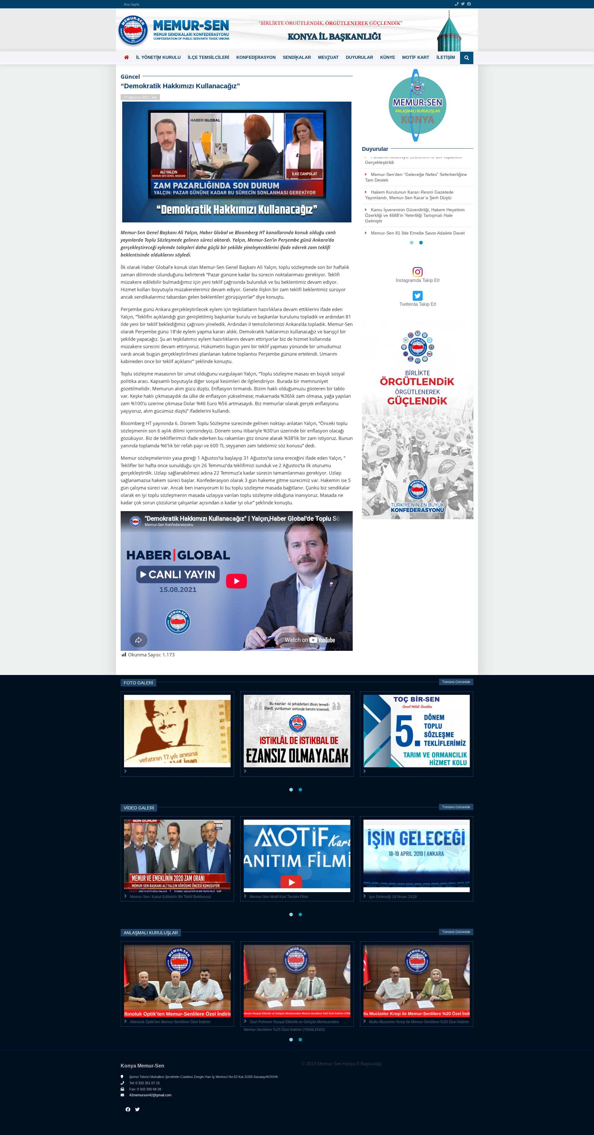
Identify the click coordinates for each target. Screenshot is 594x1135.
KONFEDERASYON (256, 57)
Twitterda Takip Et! (417, 304)
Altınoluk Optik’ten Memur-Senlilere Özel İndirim (170, 1022)
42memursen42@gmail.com (149, 1095)
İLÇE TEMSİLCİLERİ (208, 57)
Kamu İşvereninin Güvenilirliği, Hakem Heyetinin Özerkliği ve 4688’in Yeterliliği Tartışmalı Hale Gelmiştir (415, 205)
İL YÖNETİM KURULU (158, 57)
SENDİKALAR (297, 57)
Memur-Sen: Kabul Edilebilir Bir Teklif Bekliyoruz (170, 897)
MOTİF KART (415, 57)
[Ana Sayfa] (294, 30)
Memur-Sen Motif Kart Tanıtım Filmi (279, 897)
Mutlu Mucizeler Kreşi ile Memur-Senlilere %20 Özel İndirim (419, 1022)
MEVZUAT (328, 57)
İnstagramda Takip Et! (418, 280)
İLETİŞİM (446, 57)
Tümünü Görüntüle (456, 682)
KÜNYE (387, 57)
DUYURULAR (359, 57)
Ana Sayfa (131, 4)
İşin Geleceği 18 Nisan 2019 (393, 897)
